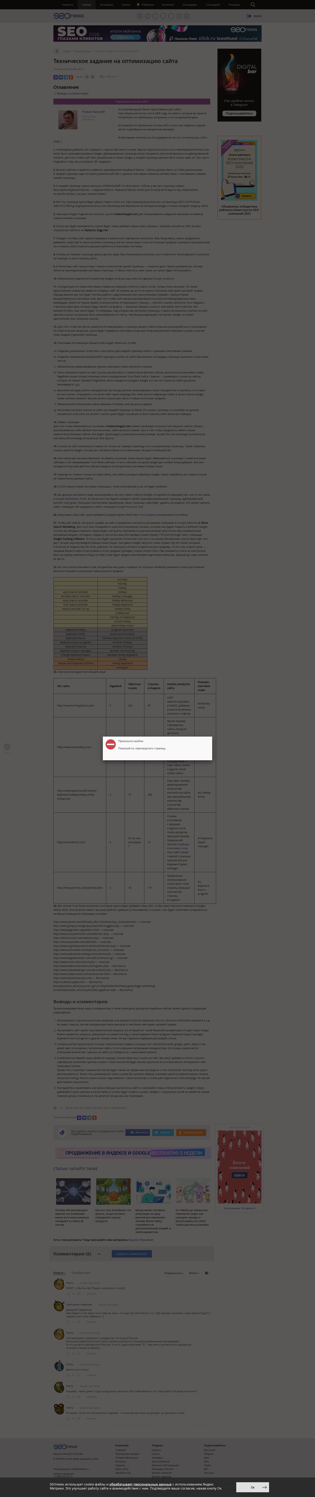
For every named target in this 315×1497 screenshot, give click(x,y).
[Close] (212, 736)
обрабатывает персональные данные (140, 1484)
